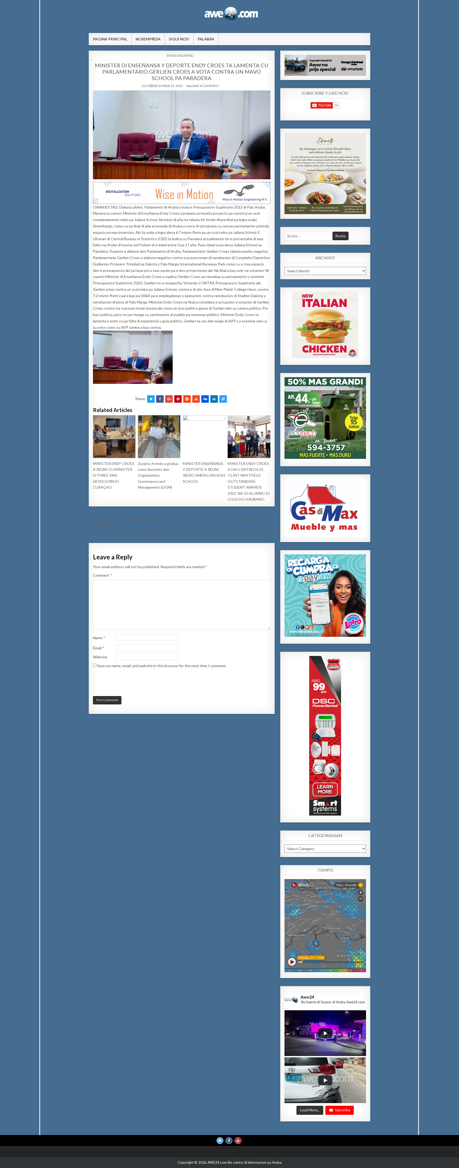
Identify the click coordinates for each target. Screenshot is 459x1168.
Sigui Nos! (179, 39)
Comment (102, 575)
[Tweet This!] (151, 399)
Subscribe (342, 1110)
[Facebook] (229, 1140)
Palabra (206, 39)
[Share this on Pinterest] (178, 399)
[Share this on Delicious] (223, 399)
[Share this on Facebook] (160, 399)
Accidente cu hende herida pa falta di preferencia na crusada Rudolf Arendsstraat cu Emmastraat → (192, 532)
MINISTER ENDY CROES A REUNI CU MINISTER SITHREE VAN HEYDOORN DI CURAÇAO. (113, 475)
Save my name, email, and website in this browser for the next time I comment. (162, 665)
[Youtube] (238, 1140)
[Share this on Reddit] (187, 399)
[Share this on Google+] (169, 399)
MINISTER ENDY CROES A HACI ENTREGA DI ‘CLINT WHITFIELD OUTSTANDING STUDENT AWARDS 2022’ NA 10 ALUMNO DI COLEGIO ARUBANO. (249, 481)
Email (98, 648)
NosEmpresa (148, 39)
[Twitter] (219, 1140)
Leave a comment (204, 86)
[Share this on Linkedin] (214, 399)
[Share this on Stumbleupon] (196, 399)
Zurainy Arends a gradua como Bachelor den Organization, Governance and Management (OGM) (158, 475)
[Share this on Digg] (205, 399)
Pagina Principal (110, 39)
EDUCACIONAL (182, 55)
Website (100, 657)
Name (99, 637)
